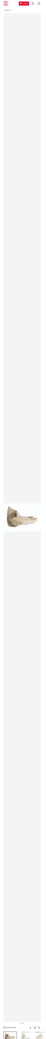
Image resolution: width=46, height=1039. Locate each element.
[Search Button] (33, 3)
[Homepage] (5, 3)
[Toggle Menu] (39, 3)
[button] (22, 517)
